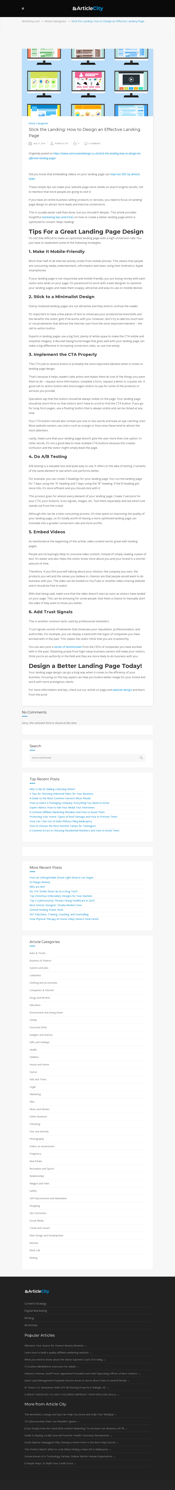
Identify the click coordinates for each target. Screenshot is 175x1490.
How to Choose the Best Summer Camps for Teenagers (63, 825)
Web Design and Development (46, 1235)
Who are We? (37, 886)
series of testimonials (68, 647)
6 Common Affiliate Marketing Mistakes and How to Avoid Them (67, 812)
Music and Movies (40, 1109)
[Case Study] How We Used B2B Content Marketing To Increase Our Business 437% (75, 1428)
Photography (37, 1138)
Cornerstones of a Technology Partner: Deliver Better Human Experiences (70, 1456)
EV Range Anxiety (40, 882)
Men (32, 1101)
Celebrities (35, 975)
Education (35, 1005)
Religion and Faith (39, 1183)
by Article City (61, 143)
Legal (33, 1086)
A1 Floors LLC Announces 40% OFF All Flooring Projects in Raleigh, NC (66, 1387)
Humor (33, 1072)
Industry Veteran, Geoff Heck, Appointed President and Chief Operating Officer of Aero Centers (82, 1373)
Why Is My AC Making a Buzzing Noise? (52, 789)
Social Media (37, 1220)
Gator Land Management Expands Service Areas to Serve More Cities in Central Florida (77, 1380)
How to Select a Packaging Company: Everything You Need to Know (69, 802)
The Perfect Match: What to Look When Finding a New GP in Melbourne (67, 1449)
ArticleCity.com (31, 21)
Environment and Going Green (46, 1012)
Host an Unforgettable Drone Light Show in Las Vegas (61, 877)
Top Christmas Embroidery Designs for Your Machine (61, 896)
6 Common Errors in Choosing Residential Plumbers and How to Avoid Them (74, 830)
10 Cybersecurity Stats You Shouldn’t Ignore (52, 1421)
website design (122, 690)
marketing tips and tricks (58, 217)
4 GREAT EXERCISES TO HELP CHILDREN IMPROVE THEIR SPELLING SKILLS (71, 1394)
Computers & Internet (42, 990)
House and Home (39, 1064)
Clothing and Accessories (43, 982)
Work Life (35, 1250)
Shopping (35, 1205)
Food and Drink (38, 1027)
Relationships (37, 1176)
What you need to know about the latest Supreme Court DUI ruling (65, 1359)
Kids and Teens (38, 1079)
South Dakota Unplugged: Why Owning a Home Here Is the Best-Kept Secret (71, 1442)
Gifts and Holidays (40, 1042)
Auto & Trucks (37, 953)
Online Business (38, 1116)
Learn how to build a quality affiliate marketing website (58, 1352)
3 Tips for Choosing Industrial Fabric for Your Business (61, 793)
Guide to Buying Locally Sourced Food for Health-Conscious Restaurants (68, 1435)
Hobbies (34, 1057)
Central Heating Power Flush (46, 909)
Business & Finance (40, 960)
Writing (33, 1257)
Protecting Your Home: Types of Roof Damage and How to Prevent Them (73, 816)
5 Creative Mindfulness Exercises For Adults (51, 1366)
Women (34, 1243)
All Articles (31, 1325)
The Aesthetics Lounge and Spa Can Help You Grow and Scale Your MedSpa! (70, 1414)
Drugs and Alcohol (40, 997)
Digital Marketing (35, 1311)
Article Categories (55, 21)
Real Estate (36, 1161)
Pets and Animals (39, 1131)
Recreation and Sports (42, 1168)
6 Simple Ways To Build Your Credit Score (50, 1463)
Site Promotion (38, 1213)
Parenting (35, 1124)
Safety (33, 1190)
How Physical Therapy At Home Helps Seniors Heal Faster (64, 919)
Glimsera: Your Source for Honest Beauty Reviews (55, 1345)
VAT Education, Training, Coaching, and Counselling (59, 914)
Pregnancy (35, 1153)
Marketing (35, 1094)
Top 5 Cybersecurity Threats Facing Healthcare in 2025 (62, 900)
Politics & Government (42, 1146)
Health (33, 1049)
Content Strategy (35, 1303)
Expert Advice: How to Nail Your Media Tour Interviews (62, 807)
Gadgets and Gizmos (41, 1034)
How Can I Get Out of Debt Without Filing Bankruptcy (61, 821)
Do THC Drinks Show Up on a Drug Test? (54, 891)
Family (33, 1019)
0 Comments (94, 143)
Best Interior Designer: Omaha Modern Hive (56, 905)
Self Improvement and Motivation (48, 1198)
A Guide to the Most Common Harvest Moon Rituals (60, 798)
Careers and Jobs (39, 967)
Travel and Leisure (40, 1228)
